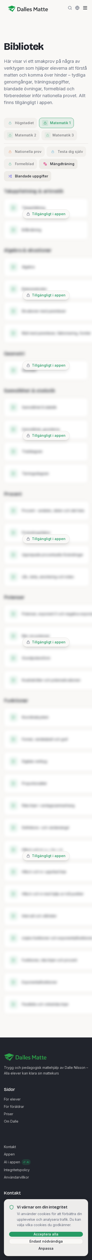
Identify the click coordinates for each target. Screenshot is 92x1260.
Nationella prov (28, 151)
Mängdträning (62, 164)
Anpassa (46, 1248)
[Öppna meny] (85, 8)
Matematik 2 (25, 135)
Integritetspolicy (17, 1170)
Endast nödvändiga (46, 1241)
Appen (9, 1154)
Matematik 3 (63, 135)
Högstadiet (24, 123)
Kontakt (10, 1147)
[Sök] (70, 8)
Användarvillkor (16, 1177)
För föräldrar (14, 1106)
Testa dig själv (70, 151)
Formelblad (24, 164)
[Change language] (77, 8)
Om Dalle (11, 1121)
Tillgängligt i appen (49, 214)
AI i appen (16, 1162)
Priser (8, 1114)
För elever (12, 1099)
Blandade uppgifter (31, 176)
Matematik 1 (60, 123)
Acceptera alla (46, 1234)
